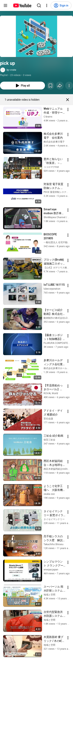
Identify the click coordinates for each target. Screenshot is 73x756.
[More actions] (69, 85)
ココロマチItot (51, 167)
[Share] (60, 85)
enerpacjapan (51, 569)
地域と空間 (49, 594)
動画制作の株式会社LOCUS (58, 318)
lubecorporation (52, 288)
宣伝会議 (48, 418)
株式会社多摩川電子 (54, 141)
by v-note (11, 70)
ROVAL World (51, 393)
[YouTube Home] (22, 5)
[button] (36, 36)
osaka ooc (49, 494)
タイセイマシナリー (54, 519)
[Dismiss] (67, 100)
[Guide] (5, 5)
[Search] (39, 5)
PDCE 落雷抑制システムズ (57, 192)
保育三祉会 (49, 439)
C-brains (48, 116)
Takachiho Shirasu (53, 544)
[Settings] (46, 5)
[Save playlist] (50, 85)
